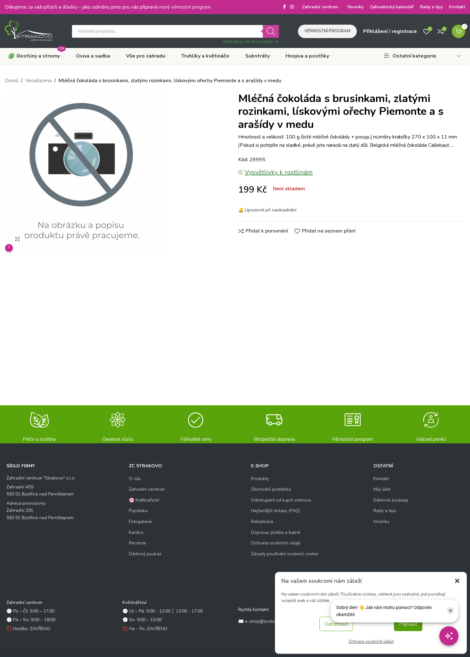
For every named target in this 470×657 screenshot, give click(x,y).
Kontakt (381, 479)
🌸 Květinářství (144, 500)
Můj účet (381, 489)
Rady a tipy (384, 511)
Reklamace (262, 521)
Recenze (137, 543)
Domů (12, 80)
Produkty (260, 479)
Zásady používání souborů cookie (284, 554)
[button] (457, 581)
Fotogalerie (140, 521)
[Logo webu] (29, 30)
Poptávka (138, 511)
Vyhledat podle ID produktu (248, 41)
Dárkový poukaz (145, 554)
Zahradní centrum (147, 489)
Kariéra (136, 532)
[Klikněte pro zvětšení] (18, 239)
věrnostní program (191, 7)
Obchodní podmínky (271, 489)
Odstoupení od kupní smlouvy (281, 500)
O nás (135, 479)
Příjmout (408, 624)
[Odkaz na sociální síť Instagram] (292, 7)
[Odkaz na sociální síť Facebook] (284, 7)
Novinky (381, 521)
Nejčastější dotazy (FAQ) (275, 511)
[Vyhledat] (271, 31)
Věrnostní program (327, 31)
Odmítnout (336, 624)
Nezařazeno (38, 80)
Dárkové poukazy (390, 500)
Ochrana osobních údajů (371, 642)
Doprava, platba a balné (275, 532)
